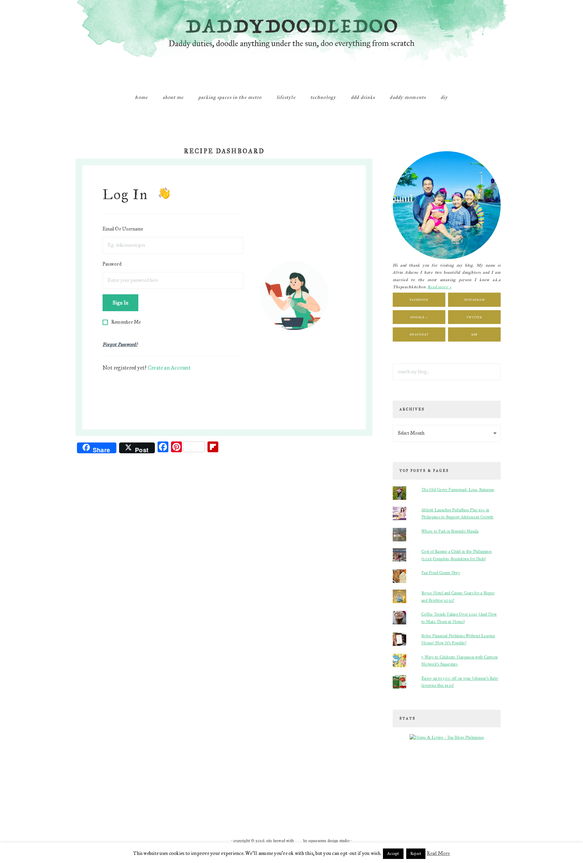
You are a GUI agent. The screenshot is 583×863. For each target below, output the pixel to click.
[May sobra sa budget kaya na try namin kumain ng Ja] (356, 778)
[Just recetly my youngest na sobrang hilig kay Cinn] (399, 802)
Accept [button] (393, 853)
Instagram (474, 299)
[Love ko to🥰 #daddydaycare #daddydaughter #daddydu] (270, 802)
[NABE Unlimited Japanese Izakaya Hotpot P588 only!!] (140, 802)
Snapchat (419, 334)
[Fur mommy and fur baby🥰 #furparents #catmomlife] (183, 778)
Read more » (439, 287)
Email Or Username (123, 229)
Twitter (474, 317)
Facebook (419, 299)
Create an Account (169, 368)
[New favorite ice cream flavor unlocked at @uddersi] (226, 778)
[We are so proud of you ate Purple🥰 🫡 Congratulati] (226, 802)
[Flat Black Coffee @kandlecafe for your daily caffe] (270, 778)
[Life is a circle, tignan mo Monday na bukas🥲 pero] (313, 778)
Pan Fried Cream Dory (440, 572)
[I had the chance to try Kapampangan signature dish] (442, 802)
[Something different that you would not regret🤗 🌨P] (356, 802)
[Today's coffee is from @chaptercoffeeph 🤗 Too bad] (313, 802)
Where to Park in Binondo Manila (449, 531)
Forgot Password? (120, 344)
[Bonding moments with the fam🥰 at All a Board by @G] (485, 778)
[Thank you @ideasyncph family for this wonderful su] (399, 778)
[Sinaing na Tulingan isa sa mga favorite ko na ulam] (442, 778)
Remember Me (126, 322)
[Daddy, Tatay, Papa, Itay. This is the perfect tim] (97, 802)
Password (112, 264)
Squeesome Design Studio (329, 840)
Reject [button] (415, 853)
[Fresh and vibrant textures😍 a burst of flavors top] (97, 778)
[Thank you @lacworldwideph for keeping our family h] (183, 802)
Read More (438, 853)
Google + (419, 317)
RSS (474, 334)
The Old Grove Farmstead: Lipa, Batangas (457, 489)
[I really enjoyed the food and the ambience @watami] (140, 778)
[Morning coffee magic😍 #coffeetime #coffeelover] (485, 802)
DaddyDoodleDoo (291, 42)
